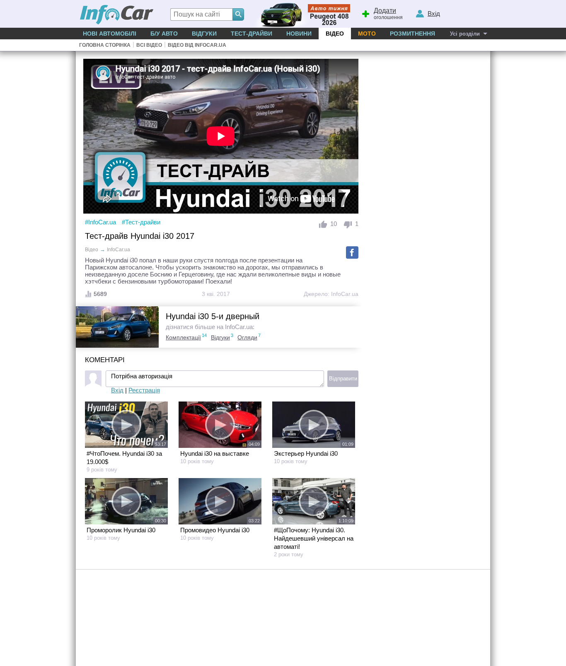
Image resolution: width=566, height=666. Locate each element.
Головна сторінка (105, 45)
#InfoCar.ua (100, 222)
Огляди (247, 337)
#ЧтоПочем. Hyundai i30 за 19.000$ (124, 457)
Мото (367, 33)
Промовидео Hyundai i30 (214, 530)
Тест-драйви (251, 33)
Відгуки (204, 33)
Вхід (117, 390)
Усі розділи (465, 34)
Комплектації (183, 337)
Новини (299, 33)
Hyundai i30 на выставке (214, 453)
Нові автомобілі (109, 33)
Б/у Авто (164, 33)
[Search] (238, 14)
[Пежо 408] (301, 14)
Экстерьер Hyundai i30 (306, 453)
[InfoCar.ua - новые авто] (117, 15)
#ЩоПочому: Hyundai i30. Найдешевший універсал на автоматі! (313, 538)
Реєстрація (144, 390)
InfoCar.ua (344, 294)
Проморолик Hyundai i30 (121, 530)
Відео (335, 33)
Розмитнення (412, 33)
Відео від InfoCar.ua (197, 45)
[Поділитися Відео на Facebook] (352, 252)
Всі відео (149, 45)
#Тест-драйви (141, 222)
